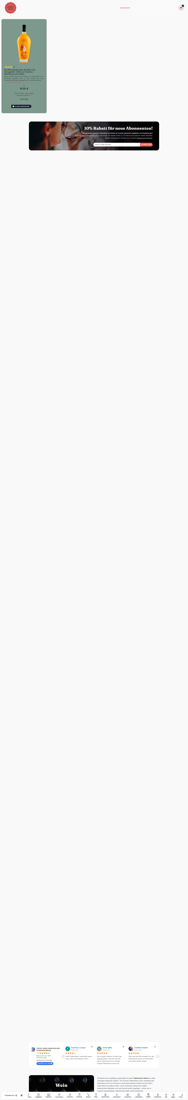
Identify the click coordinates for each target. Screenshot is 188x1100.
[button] (184, 1095)
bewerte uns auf (44, 1065)
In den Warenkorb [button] (27, 108)
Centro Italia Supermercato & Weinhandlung (48, 1051)
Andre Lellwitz (139, 1050)
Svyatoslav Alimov (78, 1050)
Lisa (104, 1050)
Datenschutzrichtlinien (144, 140)
